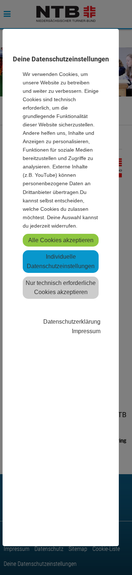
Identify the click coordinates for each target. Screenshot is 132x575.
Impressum (86, 331)
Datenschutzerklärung (71, 321)
